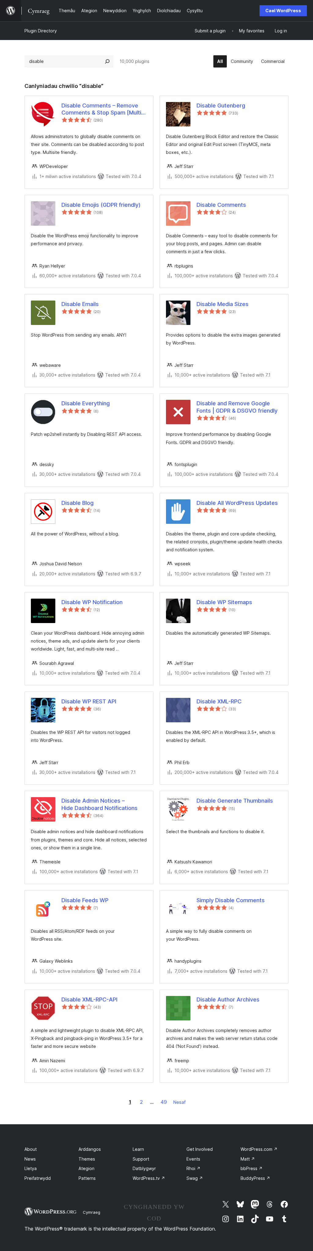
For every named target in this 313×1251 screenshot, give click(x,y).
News (30, 1159)
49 (163, 1102)
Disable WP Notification (92, 602)
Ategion (86, 1168)
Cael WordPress (283, 10)
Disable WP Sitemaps (224, 602)
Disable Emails (80, 304)
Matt (248, 1159)
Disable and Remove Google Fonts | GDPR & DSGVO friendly (237, 407)
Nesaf (179, 1102)
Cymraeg (91, 1212)
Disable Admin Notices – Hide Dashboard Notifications (99, 804)
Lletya (30, 1168)
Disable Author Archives (228, 999)
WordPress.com (259, 1149)
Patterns (87, 1178)
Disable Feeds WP (85, 900)
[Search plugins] (107, 61)
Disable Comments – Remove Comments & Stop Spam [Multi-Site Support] (102, 109)
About (30, 1149)
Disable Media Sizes (223, 304)
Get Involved (199, 1149)
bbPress (252, 1168)
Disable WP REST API (88, 701)
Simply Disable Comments (231, 900)
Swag (194, 1178)
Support (141, 1159)
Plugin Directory (40, 30)
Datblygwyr (144, 1168)
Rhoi (193, 1168)
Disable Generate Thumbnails (235, 800)
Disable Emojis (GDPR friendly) (101, 205)
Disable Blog (77, 503)
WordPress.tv (149, 1178)
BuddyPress (255, 1178)
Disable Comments (221, 205)
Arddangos (90, 1149)
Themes (87, 1159)
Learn (138, 1149)
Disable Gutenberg (221, 105)
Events (193, 1159)
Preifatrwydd (37, 1178)
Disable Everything (85, 403)
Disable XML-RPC (219, 701)
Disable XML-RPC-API (89, 999)
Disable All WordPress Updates (237, 503)
